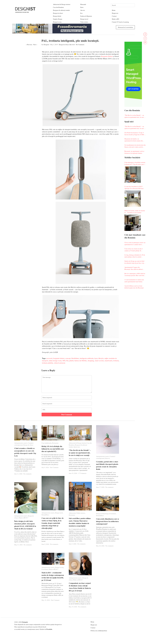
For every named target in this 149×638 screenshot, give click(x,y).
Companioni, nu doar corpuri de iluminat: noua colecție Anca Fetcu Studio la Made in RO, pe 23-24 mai (80, 587)
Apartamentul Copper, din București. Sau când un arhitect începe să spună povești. (133, 268)
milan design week (55, 360)
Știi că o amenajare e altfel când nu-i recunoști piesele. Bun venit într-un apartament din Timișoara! (134, 274)
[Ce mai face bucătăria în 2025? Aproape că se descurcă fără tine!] (132, 198)
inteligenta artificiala (86, 358)
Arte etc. (82, 10)
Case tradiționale (47, 443)
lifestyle (101, 358)
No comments (27, 474)
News (81, 7)
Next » (35, 45)
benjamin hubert (58, 358)
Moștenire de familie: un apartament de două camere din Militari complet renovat (133, 140)
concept (68, 358)
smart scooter (99, 360)
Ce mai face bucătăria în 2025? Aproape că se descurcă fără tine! (134, 187)
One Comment (54, 467)
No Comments (80, 45)
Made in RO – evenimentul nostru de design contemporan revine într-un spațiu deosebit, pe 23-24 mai (53, 576)
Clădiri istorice (80, 513)
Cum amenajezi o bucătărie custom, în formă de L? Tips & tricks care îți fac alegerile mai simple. (134, 163)
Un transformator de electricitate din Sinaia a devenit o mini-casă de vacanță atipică (135, 146)
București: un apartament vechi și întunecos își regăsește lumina (134, 152)
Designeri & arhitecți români (61, 10)
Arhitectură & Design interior (61, 4)
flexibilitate (75, 358)
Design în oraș (57, 22)
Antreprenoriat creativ (20, 443)
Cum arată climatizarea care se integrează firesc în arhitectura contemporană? (107, 521)
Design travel (84, 19)
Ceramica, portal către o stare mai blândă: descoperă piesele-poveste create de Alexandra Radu (107, 465)
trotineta (116, 360)
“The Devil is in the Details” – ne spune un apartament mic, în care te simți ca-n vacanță (134, 116)
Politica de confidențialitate (99, 631)
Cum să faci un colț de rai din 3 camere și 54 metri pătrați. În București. (133, 250)
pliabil (71, 360)
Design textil (59, 513)
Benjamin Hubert (107, 56)
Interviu (107, 458)
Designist (46, 45)
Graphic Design (57, 19)
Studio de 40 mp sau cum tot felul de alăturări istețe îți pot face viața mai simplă (134, 262)
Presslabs (49, 629)
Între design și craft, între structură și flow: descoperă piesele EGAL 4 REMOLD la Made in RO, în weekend (25, 525)
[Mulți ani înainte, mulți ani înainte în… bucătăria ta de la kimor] (132, 223)
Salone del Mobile (80, 360)
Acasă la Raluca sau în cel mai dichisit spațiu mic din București (134, 287)
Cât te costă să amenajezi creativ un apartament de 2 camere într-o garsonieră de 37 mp (134, 243)
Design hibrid (57, 16)
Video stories (84, 22)
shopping (91, 360)
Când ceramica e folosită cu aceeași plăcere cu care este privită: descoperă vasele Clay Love (25, 452)
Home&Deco (45, 515)
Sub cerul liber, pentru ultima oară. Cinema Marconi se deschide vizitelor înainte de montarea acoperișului (80, 522)
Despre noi (115, 13)
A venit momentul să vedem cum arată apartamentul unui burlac (134, 281)
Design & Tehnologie (102, 514)
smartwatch (108, 360)
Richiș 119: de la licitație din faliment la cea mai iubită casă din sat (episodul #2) (53, 449)
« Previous (29, 45)
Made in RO (115, 19)
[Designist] (25, 12)
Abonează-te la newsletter (125, 27)
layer (96, 358)
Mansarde (83, 4)
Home (113, 10)
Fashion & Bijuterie (86, 16)
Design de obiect (58, 13)
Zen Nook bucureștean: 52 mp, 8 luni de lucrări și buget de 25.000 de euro (135, 134)
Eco (81, 13)
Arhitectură (72, 513)
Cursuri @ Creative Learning (120, 22)
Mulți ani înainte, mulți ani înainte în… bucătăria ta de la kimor (134, 211)
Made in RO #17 (23, 518)
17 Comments (82, 473)
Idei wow (72, 45)
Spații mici (77, 447)
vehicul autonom (59, 363)
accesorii (49, 358)
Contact (114, 16)
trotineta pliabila (47, 363)
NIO (64, 360)
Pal (67, 360)
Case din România (58, 7)
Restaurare (55, 443)
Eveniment (112, 514)
